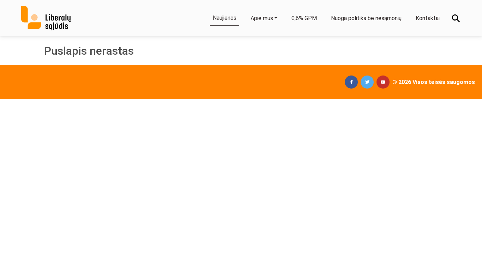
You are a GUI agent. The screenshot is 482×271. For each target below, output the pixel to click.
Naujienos (224, 17)
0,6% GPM (304, 18)
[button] (351, 82)
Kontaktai (428, 18)
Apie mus (262, 18)
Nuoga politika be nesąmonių (366, 18)
